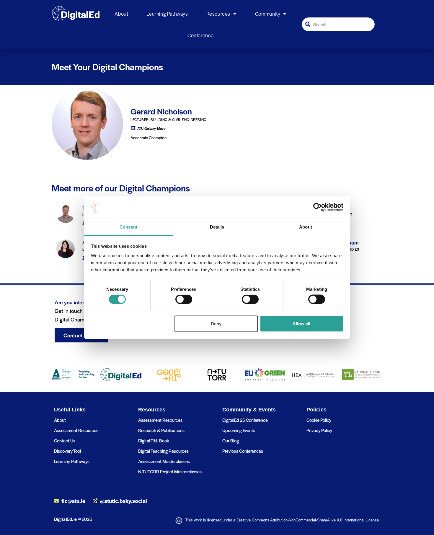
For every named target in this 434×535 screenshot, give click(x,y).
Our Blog (230, 440)
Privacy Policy (319, 430)
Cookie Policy (318, 420)
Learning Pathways (167, 13)
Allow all (301, 323)
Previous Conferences (242, 451)
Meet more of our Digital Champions (121, 188)
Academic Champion (148, 137)
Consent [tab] (128, 226)
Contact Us (64, 440)
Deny (216, 323)
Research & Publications (161, 430)
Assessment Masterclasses (164, 461)
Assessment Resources (76, 430)
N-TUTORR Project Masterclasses (170, 471)
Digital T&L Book (153, 440)
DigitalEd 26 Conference (245, 420)
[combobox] (338, 24)
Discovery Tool (67, 451)
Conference (200, 35)
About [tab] (305, 226)
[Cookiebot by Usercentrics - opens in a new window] (317, 207)
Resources (218, 13)
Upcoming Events (238, 430)
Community (267, 13)
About (121, 13)
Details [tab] (217, 226)
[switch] (183, 299)
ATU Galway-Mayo (151, 128)
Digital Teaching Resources (163, 451)
